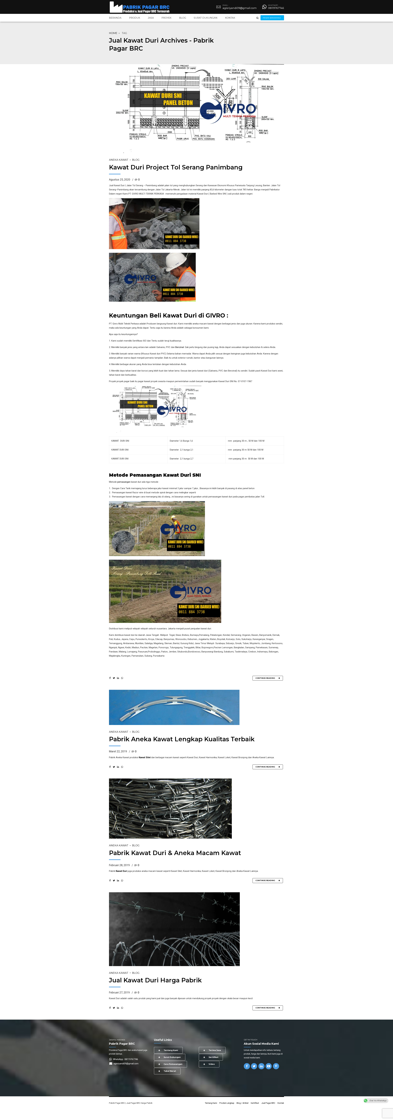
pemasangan (123, 482)
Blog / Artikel (242, 1103)
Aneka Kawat (118, 159)
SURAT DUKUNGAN (205, 17)
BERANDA (115, 17)
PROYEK (166, 17)
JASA (151, 17)
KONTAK (230, 17)
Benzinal (179, 347)
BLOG (182, 17)
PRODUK (134, 17)
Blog (136, 159)
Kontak (281, 1103)
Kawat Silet (145, 757)
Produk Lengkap (226, 1103)
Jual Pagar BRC (268, 1103)
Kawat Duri (122, 871)
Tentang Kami (211, 1103)
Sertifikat (255, 1103)
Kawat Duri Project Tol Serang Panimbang (176, 167)
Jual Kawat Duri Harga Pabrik (155, 980)
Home (113, 33)
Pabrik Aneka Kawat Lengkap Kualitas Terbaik (182, 739)
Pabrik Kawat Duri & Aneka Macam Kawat (175, 853)
